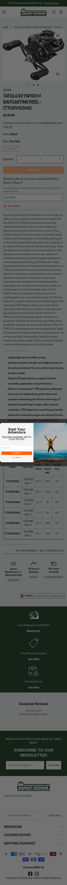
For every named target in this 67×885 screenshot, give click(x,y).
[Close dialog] (65, 425)
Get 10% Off (16, 453)
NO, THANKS (16, 457)
